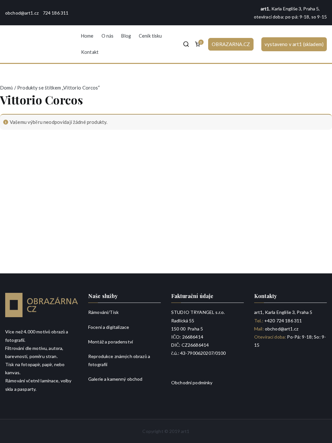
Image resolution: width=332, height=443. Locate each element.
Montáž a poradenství (110, 341)
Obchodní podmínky (192, 382)
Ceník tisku (150, 36)
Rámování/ (99, 312)
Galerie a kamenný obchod (115, 379)
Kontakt (90, 52)
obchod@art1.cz (22, 13)
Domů (6, 87)
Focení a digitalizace (108, 327)
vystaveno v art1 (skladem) (294, 44)
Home (87, 36)
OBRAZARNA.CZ (231, 44)
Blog (126, 36)
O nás (107, 36)
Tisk (114, 312)
